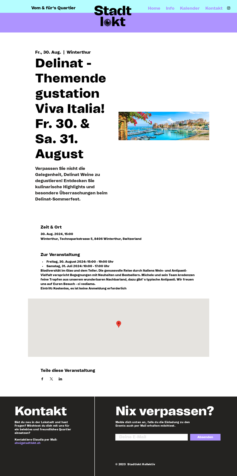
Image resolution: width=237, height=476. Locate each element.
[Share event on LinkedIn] (60, 378)
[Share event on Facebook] (42, 378)
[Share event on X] (51, 378)
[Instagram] (229, 8)
